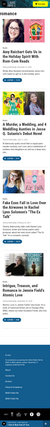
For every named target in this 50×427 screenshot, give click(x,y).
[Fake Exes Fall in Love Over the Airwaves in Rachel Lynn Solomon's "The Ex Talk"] (24, 181)
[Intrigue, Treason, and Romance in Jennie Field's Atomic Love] (24, 264)
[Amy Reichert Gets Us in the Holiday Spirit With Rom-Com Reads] (24, 30)
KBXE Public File (12, 399)
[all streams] (46, 423)
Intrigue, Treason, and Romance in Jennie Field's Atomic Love (23, 290)
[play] (4, 423)
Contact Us (10, 376)
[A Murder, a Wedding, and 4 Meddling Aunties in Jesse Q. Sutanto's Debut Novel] (24, 103)
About (8, 370)
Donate (41, 4)
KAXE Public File (12, 393)
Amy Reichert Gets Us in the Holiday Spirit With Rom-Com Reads (22, 56)
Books (5, 48)
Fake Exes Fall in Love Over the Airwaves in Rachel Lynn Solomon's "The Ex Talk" (24, 209)
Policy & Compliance (13, 387)
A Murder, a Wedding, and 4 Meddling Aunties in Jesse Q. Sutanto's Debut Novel (24, 129)
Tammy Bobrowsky (10, 67)
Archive (8, 382)
